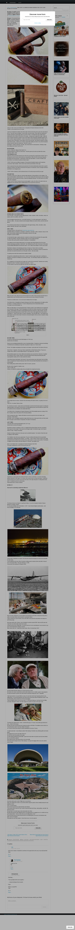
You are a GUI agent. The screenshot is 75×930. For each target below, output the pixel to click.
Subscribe (49, 19)
